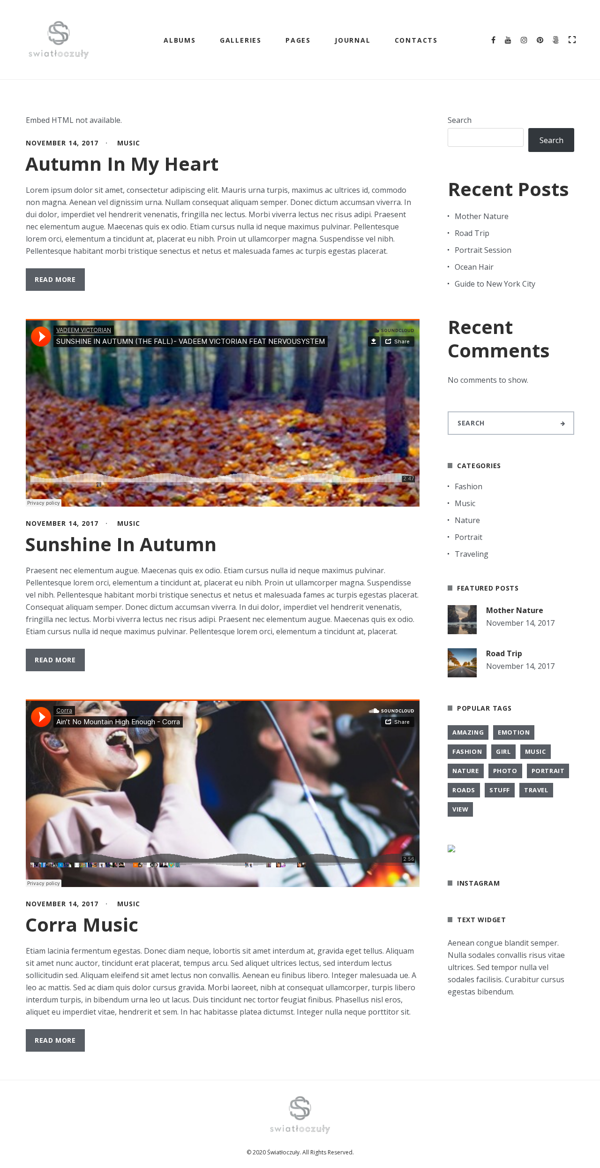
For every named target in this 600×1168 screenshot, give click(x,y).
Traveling (471, 554)
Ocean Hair (474, 267)
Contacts (416, 40)
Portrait (468, 537)
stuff (499, 790)
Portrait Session (483, 250)
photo (505, 770)
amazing (468, 732)
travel (536, 790)
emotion (514, 732)
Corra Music (81, 924)
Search (460, 120)
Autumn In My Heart (121, 163)
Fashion (468, 486)
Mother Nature (482, 216)
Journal (353, 40)
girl (503, 751)
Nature (467, 520)
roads (463, 790)
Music (128, 142)
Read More (55, 279)
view (460, 809)
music (535, 751)
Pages (298, 40)
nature (465, 770)
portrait (548, 770)
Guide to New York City (495, 284)
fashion (467, 751)
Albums (180, 40)
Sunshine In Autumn (121, 544)
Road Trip (472, 233)
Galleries (241, 40)
